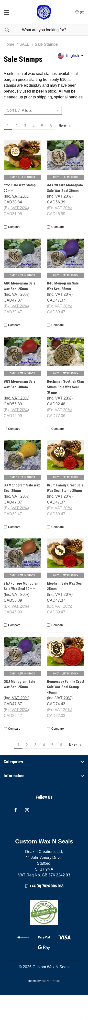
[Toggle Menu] (6, 12)
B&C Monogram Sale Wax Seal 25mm (63, 286)
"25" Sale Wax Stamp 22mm (20, 188)
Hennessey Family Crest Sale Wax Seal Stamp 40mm (65, 687)
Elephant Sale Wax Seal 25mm (65, 586)
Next (63, 126)
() (81, 12)
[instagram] (27, 810)
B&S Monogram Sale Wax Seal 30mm (19, 384)
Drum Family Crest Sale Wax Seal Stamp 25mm (65, 488)
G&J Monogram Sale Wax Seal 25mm (19, 684)
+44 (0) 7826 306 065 (47, 886)
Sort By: (14, 110)
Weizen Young (51, 981)
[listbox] (41, 110)
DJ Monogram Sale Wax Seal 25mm (22, 488)
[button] (44, 912)
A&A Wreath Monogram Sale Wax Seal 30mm (65, 188)
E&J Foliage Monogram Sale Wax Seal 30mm (22, 586)
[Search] (4, 29)
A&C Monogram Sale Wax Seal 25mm (19, 286)
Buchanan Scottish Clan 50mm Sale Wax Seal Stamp (65, 387)
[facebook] (15, 810)
